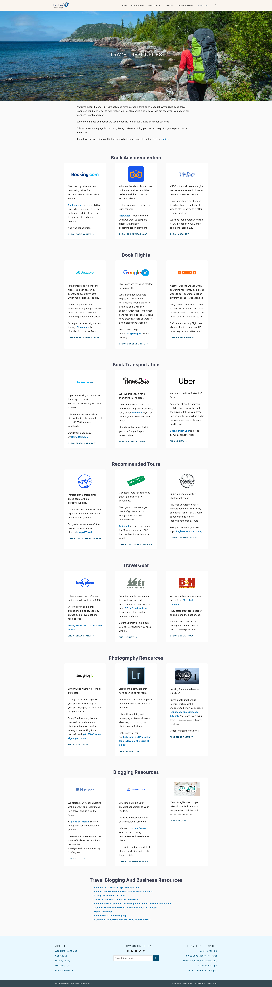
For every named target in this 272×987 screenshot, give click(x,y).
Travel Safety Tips (207, 965)
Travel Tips (202, 5)
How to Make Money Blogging (110, 915)
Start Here (176, 983)
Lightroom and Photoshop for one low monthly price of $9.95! (135, 741)
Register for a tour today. (189, 531)
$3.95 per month (80, 821)
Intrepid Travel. (84, 532)
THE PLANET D (66, 983)
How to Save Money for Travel (200, 955)
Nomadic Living (185, 5)
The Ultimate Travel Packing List (200, 960)
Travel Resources (103, 911)
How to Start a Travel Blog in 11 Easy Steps (116, 887)
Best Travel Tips (208, 951)
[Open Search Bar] (216, 5)
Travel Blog (212, 983)
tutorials (174, 716)
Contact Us (61, 955)
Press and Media (64, 970)
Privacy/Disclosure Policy (194, 983)
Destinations (137, 5)
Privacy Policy (62, 960)
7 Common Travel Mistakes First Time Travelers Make (122, 919)
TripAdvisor (125, 215)
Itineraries (169, 5)
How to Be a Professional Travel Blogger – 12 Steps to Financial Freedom (132, 903)
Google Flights (133, 333)
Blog (124, 5)
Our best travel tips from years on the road (116, 899)
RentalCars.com (80, 437)
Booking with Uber (180, 430)
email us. (165, 139)
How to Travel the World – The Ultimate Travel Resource (123, 891)
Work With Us (62, 965)
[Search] (156, 958)
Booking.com (75, 205)
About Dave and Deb (66, 951)
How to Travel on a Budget (202, 970)
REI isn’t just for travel (136, 608)
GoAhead (124, 526)
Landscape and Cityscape (184, 712)
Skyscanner (83, 327)
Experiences (154, 5)
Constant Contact (137, 828)
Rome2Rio (136, 412)
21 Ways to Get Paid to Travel (109, 895)
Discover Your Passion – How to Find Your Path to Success (125, 907)
